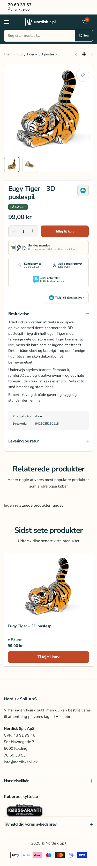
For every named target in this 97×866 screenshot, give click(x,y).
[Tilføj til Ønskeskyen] (83, 190)
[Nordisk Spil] (47, 22)
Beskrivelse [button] (18, 314)
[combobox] (39, 35)
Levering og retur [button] (23, 441)
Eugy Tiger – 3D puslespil (31, 626)
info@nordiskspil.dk (21, 762)
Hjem (8, 54)
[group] (48, 109)
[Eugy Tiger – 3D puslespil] (48, 586)
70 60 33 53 (15, 755)
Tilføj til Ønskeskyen (69, 298)
